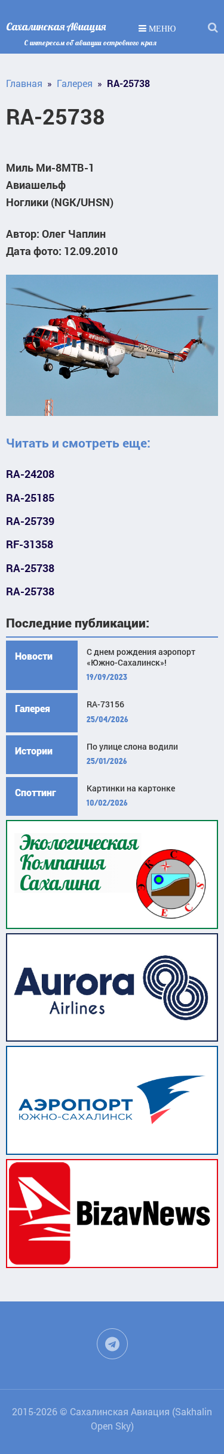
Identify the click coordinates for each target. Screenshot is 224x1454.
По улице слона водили (132, 746)
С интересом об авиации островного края (90, 42)
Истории (34, 751)
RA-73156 (105, 704)
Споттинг (35, 793)
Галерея (75, 83)
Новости (34, 656)
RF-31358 (29, 544)
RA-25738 (30, 568)
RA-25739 (30, 521)
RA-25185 (30, 498)
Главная (24, 83)
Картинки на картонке (131, 788)
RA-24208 (30, 474)
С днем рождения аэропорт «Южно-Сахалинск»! (141, 657)
